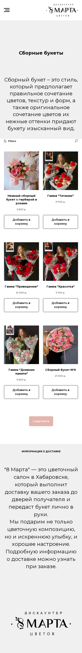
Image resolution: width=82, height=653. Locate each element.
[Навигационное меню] (7, 10)
